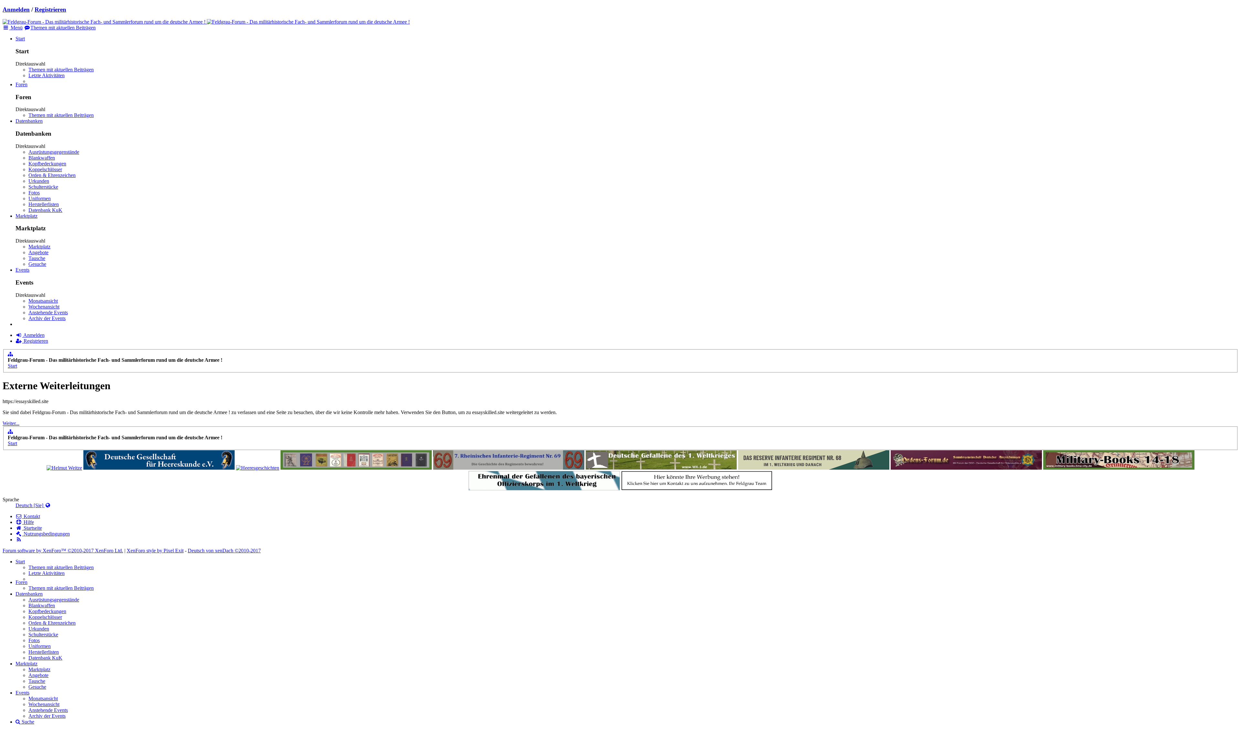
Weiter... (11, 423)
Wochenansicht (43, 306)
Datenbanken (29, 121)
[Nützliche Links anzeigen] (10, 354)
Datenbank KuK (45, 210)
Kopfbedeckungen (47, 163)
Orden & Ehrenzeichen (52, 175)
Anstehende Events (48, 312)
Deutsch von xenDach (224, 550)
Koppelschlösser (45, 169)
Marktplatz (26, 216)
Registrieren (50, 9)
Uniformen (39, 198)
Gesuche (37, 264)
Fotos (34, 192)
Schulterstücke (43, 187)
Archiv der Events (47, 318)
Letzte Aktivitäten (46, 75)
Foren (21, 84)
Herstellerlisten (43, 204)
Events (22, 270)
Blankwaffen (41, 158)
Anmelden (16, 9)
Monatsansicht (43, 301)
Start (20, 38)
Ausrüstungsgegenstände (53, 152)
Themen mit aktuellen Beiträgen (61, 69)
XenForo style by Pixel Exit (155, 550)
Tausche (36, 258)
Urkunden (38, 181)
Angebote (38, 252)
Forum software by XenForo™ (63, 550)
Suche (27, 722)
